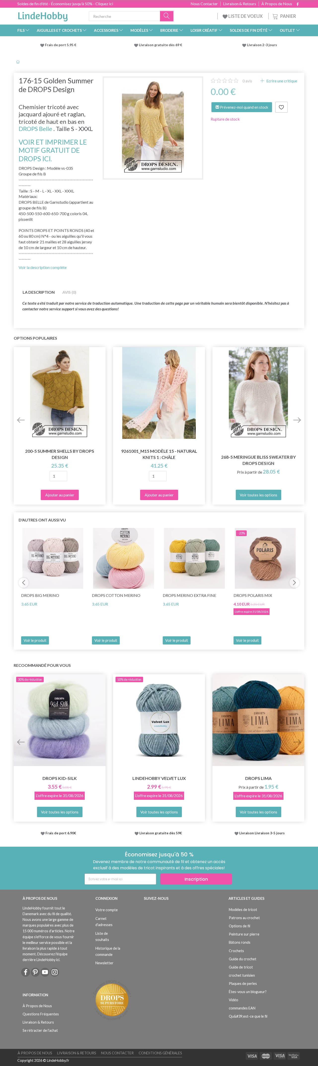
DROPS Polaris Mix (253, 595)
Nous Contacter (204, 3)
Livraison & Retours (239, 3)
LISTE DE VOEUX (245, 16)
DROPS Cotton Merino (116, 595)
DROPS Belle (35, 128)
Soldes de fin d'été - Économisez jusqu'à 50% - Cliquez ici (65, 3)
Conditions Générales (160, 1053)
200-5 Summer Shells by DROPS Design (59, 454)
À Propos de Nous (276, 3)
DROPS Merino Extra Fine (189, 595)
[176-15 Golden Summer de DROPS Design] (153, 126)
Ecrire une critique (281, 80)
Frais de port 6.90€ (60, 833)
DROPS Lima (258, 778)
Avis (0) (69, 292)
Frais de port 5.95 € (60, 45)
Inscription (196, 879)
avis (247, 80)
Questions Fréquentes (41, 1014)
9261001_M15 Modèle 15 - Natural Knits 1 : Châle (159, 454)
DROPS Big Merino (40, 595)
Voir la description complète (43, 267)
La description (39, 292)
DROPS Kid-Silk (59, 778)
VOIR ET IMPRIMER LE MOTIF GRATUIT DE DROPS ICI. (53, 150)
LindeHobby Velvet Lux (159, 778)
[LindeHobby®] (43, 15)
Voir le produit (35, 640)
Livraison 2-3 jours (262, 45)
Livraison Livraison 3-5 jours (262, 833)
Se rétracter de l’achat (40, 1030)
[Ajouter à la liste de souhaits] (281, 107)
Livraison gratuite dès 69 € (161, 45)
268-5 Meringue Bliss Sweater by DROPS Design (258, 460)
